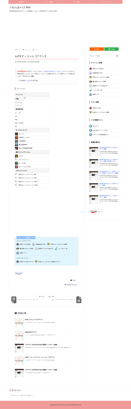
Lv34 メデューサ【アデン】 (34, 319)
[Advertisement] (65, 27)
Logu (75, 284)
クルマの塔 (29, 80)
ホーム (18, 49)
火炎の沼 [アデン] (30, 332)
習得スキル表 (97, 108)
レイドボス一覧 (62, 248)
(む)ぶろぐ (96, 126)
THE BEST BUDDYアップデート (53, 71)
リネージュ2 (27, 49)
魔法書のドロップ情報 (26, 248)
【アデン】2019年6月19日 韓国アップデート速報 (41, 370)
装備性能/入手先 (40, 244)
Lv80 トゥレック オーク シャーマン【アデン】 (40, 357)
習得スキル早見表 (25, 244)
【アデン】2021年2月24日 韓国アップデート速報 (41, 344)
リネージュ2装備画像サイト (101, 134)
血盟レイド (23, 253)
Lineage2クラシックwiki (100, 130)
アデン (36, 49)
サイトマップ (14, 395)
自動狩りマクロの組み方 (45, 248)
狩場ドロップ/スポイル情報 (59, 244)
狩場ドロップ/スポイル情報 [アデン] (49, 261)
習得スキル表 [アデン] (26, 261)
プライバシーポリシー (26, 395)
